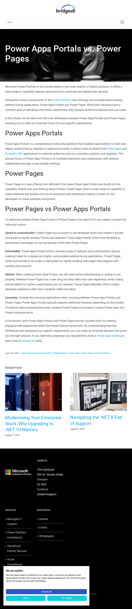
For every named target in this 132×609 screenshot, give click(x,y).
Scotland (42, 489)
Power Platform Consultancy (16, 535)
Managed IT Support (14, 521)
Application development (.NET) (36, 353)
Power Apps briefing (109, 335)
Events (43, 527)
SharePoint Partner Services (17, 548)
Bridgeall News (60, 353)
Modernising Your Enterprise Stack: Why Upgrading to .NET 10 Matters (33, 423)
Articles (43, 519)
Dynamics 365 (14, 153)
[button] (7, 404)
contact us (28, 340)
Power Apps (114, 148)
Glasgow (42, 479)
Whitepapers (46, 536)
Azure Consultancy (14, 562)
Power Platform (61, 100)
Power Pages (87, 353)
